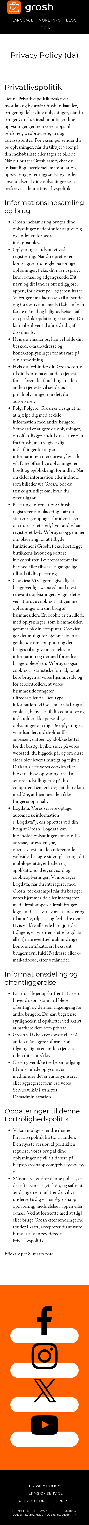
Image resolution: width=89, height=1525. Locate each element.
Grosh (44, 7)
